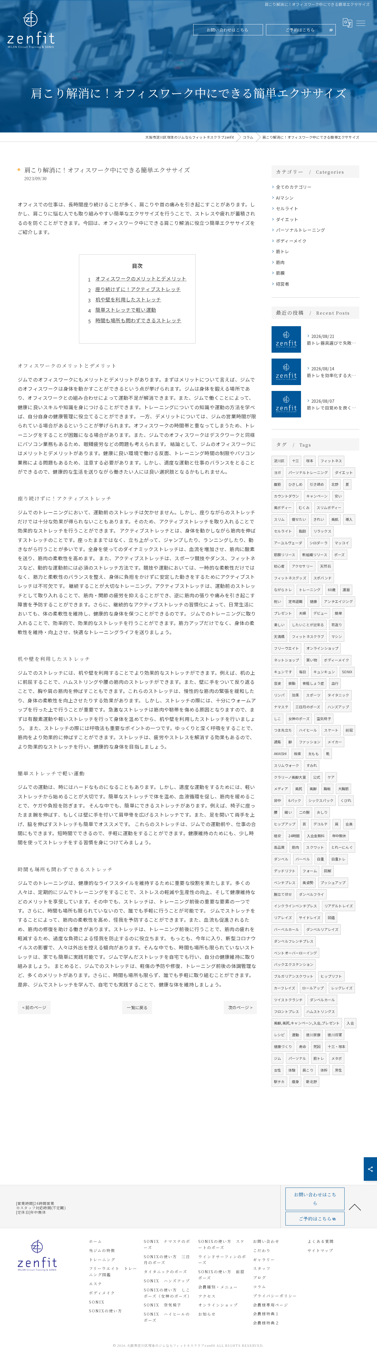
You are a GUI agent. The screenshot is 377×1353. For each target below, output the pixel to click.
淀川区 (279, 460)
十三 (295, 460)
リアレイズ (283, 917)
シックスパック (320, 800)
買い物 (311, 659)
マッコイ (342, 542)
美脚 (313, 788)
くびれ (345, 800)
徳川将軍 (335, 1034)
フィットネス (331, 460)
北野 (334, 484)
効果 (295, 694)
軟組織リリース (314, 554)
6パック (294, 800)
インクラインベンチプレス (295, 905)
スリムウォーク (286, 765)
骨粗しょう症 (313, 683)
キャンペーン (317, 495)
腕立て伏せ (283, 894)
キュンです (283, 671)
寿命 (302, 1046)
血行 (334, 683)
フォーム (309, 870)
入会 (350, 1022)
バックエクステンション (293, 964)
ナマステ (281, 706)
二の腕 (304, 812)
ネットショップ (286, 659)
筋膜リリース (284, 554)
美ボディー (283, 507)
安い (338, 495)
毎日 (302, 671)
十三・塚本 (336, 1046)
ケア (331, 777)
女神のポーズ (299, 718)
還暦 (346, 589)
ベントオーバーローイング (295, 952)
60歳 (332, 589)
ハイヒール (308, 729)
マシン (336, 636)
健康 (313, 601)
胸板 (327, 788)
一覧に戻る (137, 1007)
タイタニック (338, 694)
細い (288, 812)
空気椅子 (324, 718)
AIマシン (285, 198)
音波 (277, 683)
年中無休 (339, 835)
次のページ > (240, 1007)
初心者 (279, 565)
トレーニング (309, 589)
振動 (291, 683)
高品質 (279, 847)
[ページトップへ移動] (355, 1207)
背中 (277, 800)
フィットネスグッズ (290, 577)
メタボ (336, 1058)
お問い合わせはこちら (227, 30)
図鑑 (331, 917)
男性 (338, 1069)
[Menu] (360, 22)
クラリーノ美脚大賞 (290, 777)
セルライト (287, 208)
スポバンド (322, 577)
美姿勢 (307, 882)
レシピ (279, 1034)
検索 (297, 753)
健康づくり (283, 1046)
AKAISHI (280, 753)
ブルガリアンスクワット (293, 976)
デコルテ (320, 823)
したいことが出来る (308, 624)
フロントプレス (286, 1011)
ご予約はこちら (300, 30)
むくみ (304, 507)
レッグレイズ (342, 987)
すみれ (311, 765)
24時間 (294, 835)
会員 (349, 823)
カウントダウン (286, 495)
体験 (291, 1069)
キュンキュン (324, 671)
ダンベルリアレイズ (322, 929)
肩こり (307, 1069)
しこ (277, 718)
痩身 (295, 1081)
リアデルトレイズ (338, 905)
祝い (277, 601)
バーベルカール (286, 929)
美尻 (298, 788)
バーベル (302, 858)
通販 (277, 741)
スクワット (315, 847)
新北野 (311, 1081)
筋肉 (280, 262)
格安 (277, 835)
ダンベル (281, 858)
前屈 (349, 729)
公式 (316, 777)
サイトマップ (320, 1250)
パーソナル (297, 1058)
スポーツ (313, 694)
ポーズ (339, 554)
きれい (318, 519)
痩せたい (299, 519)
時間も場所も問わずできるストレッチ (138, 320)
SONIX (347, 671)
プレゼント (283, 613)
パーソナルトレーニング (300, 230)
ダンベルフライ (311, 894)
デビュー (320, 613)
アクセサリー (302, 565)
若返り (336, 624)
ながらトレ (283, 589)
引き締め (317, 484)
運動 (295, 1034)
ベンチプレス (284, 882)
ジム (277, 1058)
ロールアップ (313, 987)
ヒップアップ (284, 823)
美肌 (334, 519)
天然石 (325, 565)
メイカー (335, 741)
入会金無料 (316, 835)
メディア (281, 788)
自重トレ (338, 858)
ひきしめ (295, 484)
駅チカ (279, 1081)
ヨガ (277, 472)
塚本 (309, 460)
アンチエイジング (338, 601)
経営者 (283, 284)
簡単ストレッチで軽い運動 (125, 309)
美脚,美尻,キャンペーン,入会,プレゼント (307, 1022)
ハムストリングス (320, 1011)
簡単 (338, 613)
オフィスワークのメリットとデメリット (141, 278)
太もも (313, 753)
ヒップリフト (331, 976)
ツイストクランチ (288, 999)
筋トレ (283, 251)
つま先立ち (283, 729)
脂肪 (302, 530)
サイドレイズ (309, 917)
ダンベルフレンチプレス (293, 941)
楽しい (279, 624)
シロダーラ (319, 542)
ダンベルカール (322, 999)
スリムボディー (329, 507)
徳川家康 (313, 1034)
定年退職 (295, 601)
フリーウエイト (286, 648)
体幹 (324, 1069)
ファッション (309, 741)
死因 (316, 1046)
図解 (327, 870)
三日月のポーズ (307, 706)
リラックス (322, 530)
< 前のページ (34, 1007)
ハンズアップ (338, 706)
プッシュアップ (332, 882)
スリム (279, 519)
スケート (331, 729)
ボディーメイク (291, 241)
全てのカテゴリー (294, 187)
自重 (320, 858)
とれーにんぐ (342, 847)
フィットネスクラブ (308, 636)
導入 (349, 519)
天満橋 (279, 636)
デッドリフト (284, 870)
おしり (322, 812)
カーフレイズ (284, 987)
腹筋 (277, 484)
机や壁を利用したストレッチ (128, 299)
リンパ (279, 694)
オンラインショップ (322, 648)
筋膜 (280, 273)
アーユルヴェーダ (288, 542)
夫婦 (302, 613)
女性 (277, 1069)
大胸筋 (343, 788)
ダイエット (287, 219)
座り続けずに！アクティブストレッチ (138, 289)
